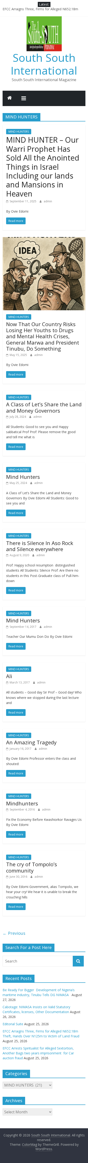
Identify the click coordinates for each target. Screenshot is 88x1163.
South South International (44, 64)
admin (48, 201)
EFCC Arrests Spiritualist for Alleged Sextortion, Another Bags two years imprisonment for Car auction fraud (38, 1053)
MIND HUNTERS (18, 132)
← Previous (14, 933)
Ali (9, 676)
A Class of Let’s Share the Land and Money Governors (44, 407)
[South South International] (10, 98)
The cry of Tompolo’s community (31, 867)
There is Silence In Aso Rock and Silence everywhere (39, 545)
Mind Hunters (23, 476)
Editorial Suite (13, 1024)
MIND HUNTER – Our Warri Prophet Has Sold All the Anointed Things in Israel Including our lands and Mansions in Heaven (42, 166)
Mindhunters (22, 803)
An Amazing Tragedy (31, 742)
